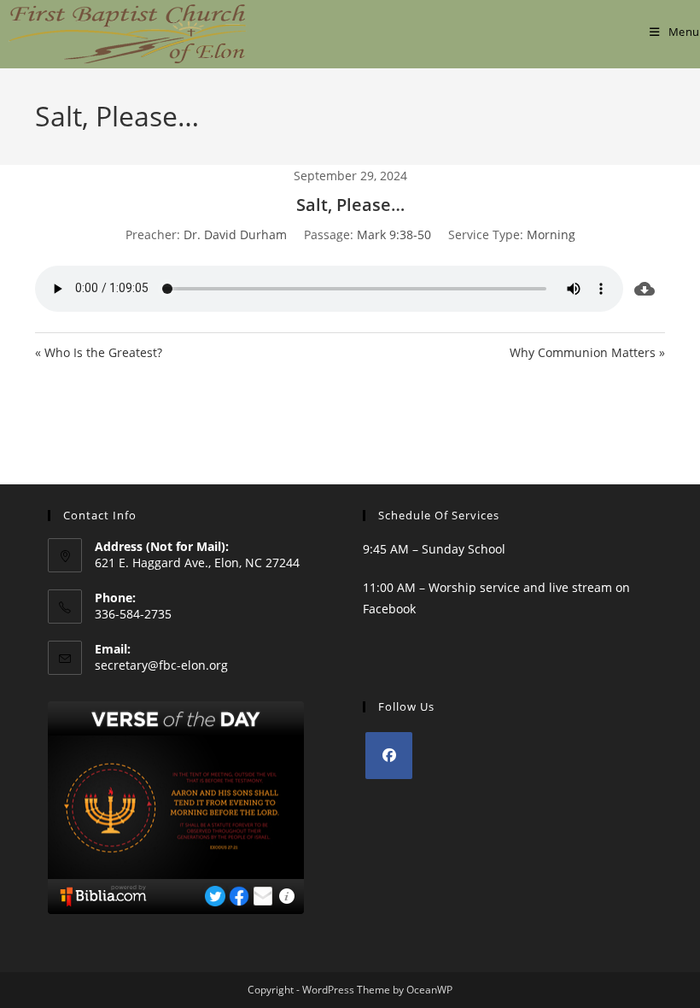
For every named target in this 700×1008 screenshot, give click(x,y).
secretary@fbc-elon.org (161, 665)
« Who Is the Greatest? (98, 352)
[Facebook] (388, 755)
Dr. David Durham (235, 234)
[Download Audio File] (644, 289)
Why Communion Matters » (587, 352)
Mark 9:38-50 (394, 234)
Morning (551, 234)
